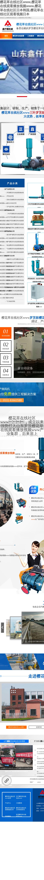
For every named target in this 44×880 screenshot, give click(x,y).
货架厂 (32, 782)
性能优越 (5, 359)
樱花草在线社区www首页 (10, 797)
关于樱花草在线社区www (21, 797)
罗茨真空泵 (10, 196)
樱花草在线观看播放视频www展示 (18, 37)
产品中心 (8, 803)
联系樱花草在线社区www (21, 815)
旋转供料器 (10, 298)
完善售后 (5, 372)
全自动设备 (6, 332)
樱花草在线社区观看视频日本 (10, 808)
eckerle (39, 782)
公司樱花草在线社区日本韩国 (14, 741)
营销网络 (8, 816)
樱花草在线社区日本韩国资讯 (21, 808)
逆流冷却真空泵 (12, 203)
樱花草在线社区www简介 (16, 727)
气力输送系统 (11, 301)
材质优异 (5, 345)
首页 (6, 36)
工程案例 (30, 36)
